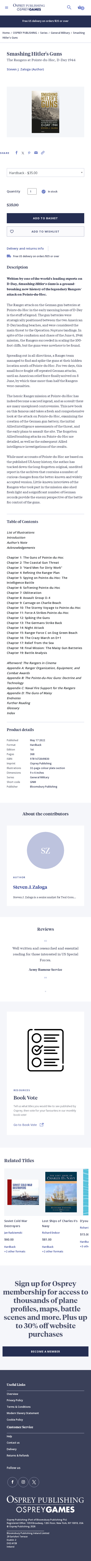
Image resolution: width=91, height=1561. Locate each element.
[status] (32, 191)
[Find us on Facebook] (12, 1482)
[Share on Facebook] (16, 153)
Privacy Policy (15, 1400)
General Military (60, 33)
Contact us (13, 1442)
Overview (12, 1394)
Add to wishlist (45, 231)
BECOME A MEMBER (45, 1351)
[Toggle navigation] (6, 7)
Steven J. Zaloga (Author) (25, 69)
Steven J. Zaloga (30, 887)
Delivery (12, 1449)
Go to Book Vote (25, 1125)
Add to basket (45, 218)
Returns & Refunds (18, 1455)
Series (44, 33)
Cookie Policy (15, 1419)
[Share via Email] (36, 153)
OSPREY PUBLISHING (25, 33)
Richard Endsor (51, 1232)
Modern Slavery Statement (23, 1413)
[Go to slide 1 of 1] (45, 991)
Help (9, 1436)
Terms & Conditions (19, 1407)
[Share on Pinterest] (29, 153)
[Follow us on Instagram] (23, 1482)
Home (6, 33)
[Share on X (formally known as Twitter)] (22, 153)
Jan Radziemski (13, 1232)
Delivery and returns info (25, 248)
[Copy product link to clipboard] (43, 153)
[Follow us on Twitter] (34, 1482)
